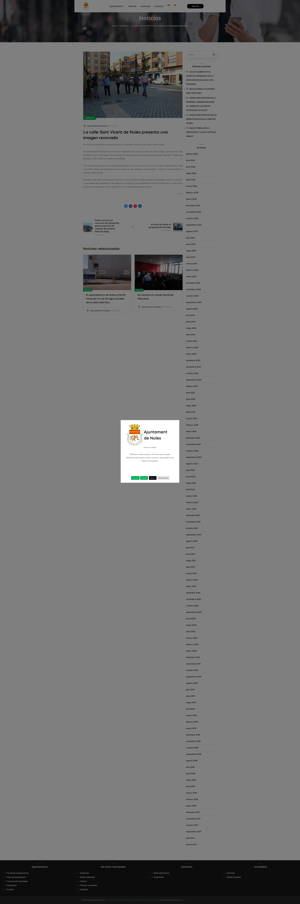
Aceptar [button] (144, 478)
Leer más (135, 478)
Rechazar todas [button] (163, 478)
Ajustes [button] (152, 478)
